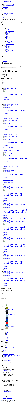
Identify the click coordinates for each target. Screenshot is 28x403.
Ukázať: (2, 86)
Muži (4, 24)
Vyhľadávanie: (4, 22)
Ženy (4, 25)
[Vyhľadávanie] (21, 22)
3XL (7, 338)
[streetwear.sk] (4, 10)
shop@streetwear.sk (7, 3)
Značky (5, 27)
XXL (7, 337)
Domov (5, 61)
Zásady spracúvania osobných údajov (11, 355)
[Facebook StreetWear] (8, 4)
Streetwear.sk (3, 401)
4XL (7, 340)
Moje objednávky (7, 360)
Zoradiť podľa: (4, 76)
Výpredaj (5, 49)
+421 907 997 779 (7, 391)
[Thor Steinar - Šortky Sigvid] (10, 169)
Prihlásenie (5, 7)
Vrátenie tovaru (6, 356)
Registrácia (5, 8)
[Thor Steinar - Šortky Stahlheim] (11, 153)
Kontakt (5, 14)
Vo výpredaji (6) (10, 347)
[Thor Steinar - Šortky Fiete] (10, 137)
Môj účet (5, 359)
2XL (7, 331)
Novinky (5, 45)
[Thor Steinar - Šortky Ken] (9, 89)
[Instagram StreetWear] (8, 5)
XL (7, 336)
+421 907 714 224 (7, 1)
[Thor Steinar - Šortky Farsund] (10, 105)
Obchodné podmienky (8, 13)
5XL (7, 332)
